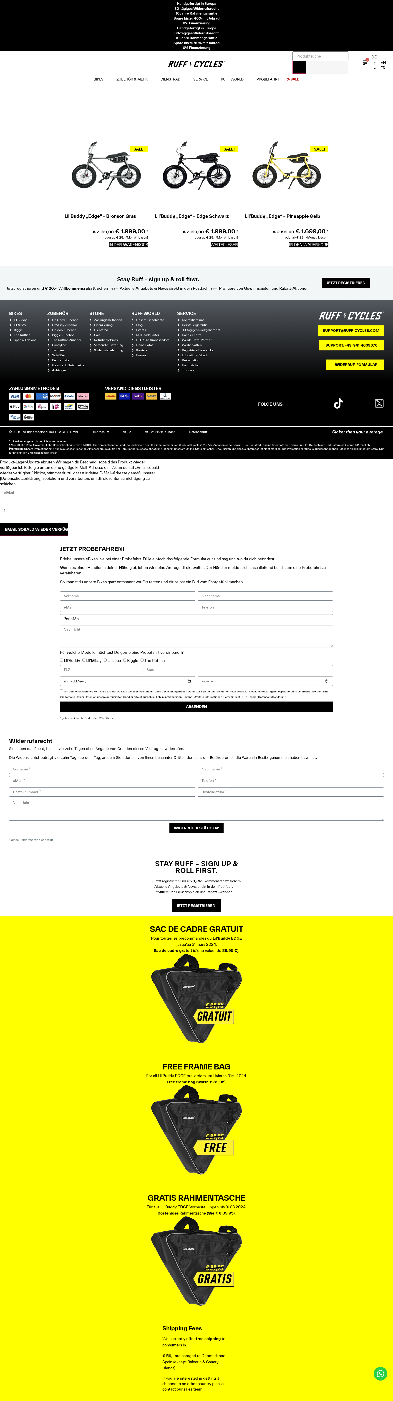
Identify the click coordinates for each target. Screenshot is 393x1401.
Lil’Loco (114, 660)
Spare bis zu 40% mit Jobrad (196, 18)
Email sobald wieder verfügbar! (36, 529)
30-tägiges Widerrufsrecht (196, 8)
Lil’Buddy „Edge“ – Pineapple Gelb (282, 216)
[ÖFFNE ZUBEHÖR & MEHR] (151, 79)
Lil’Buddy (72, 660)
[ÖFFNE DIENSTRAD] (183, 79)
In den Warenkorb (128, 244)
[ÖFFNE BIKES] (107, 79)
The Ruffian (154, 660)
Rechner (167, 444)
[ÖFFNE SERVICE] (211, 79)
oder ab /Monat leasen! (126, 237)
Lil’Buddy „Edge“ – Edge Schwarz (192, 216)
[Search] (299, 67)
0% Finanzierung (196, 23)
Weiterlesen (224, 244)
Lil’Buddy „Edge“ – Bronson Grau (100, 216)
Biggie (132, 660)
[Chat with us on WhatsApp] (380, 1374)
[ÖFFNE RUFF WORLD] (247, 79)
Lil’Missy (93, 660)
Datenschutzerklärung (272, 696)
